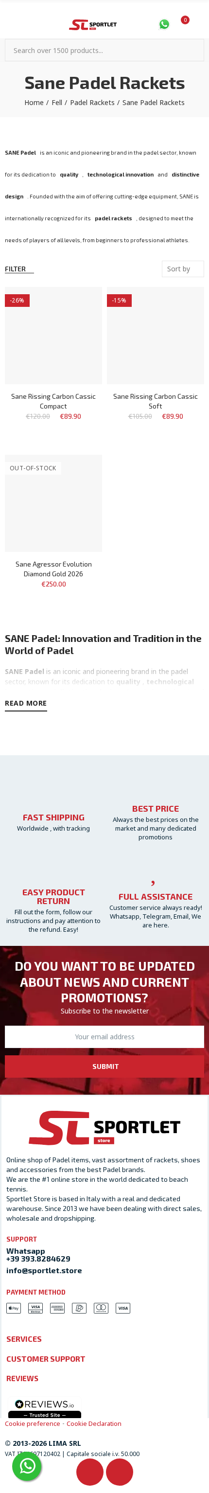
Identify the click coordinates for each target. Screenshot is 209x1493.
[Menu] (9, 25)
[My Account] (199, 25)
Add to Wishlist (77, 304)
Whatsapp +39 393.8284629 (38, 1254)
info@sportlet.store (44, 1270)
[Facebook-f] (90, 1472)
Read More (26, 703)
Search (193, 50)
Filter (15, 269)
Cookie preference (32, 1423)
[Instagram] (119, 1472)
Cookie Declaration (94, 1423)
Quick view (77, 323)
